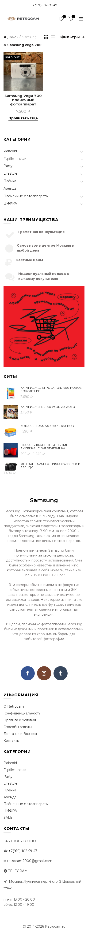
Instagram (44, 673)
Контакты (11, 740)
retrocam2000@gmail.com (29, 861)
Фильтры (70, 37)
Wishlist (64, 16)
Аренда (10, 188)
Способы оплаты (18, 727)
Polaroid (10, 151)
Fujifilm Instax (15, 158)
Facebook (28, 673)
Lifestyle (10, 173)
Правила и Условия (20, 720)
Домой (13, 37)
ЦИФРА (10, 203)
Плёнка (10, 181)
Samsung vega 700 (24, 45)
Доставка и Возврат (20, 734)
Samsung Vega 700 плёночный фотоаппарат (23, 100)
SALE (8, 817)
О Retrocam (14, 706)
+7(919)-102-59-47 (44, 5)
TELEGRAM (18, 871)
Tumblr (61, 673)
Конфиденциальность (22, 713)
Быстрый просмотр (39, 56)
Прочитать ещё (23, 118)
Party (8, 166)
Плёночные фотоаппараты (26, 196)
